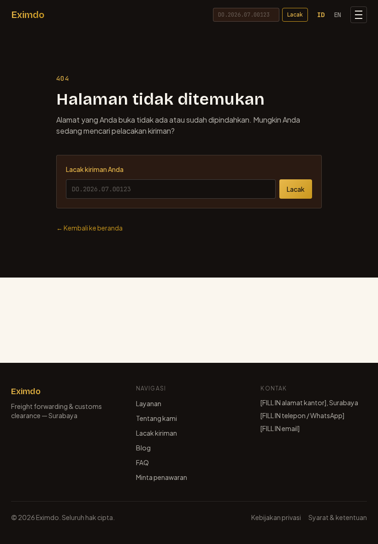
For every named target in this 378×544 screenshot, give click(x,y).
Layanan (148, 403)
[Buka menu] (358, 14)
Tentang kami (156, 418)
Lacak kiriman (156, 433)
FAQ (142, 462)
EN (337, 15)
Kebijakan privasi (276, 517)
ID (321, 15)
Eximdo (27, 14)
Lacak (295, 14)
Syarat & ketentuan (337, 517)
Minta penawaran (161, 477)
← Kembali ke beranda (89, 228)
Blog (143, 447)
